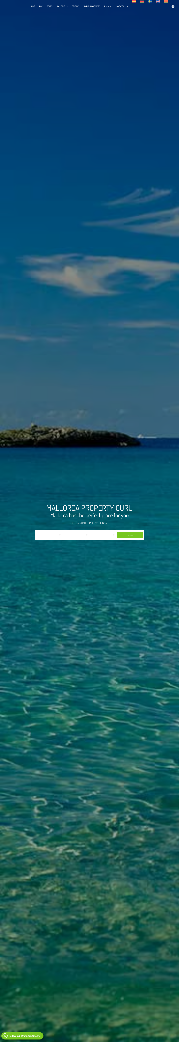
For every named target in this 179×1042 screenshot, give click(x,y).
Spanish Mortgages (91, 6)
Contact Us (120, 6)
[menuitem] (173, 6)
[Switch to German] (142, 1)
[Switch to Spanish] (134, 1)
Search (50, 6)
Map (41, 6)
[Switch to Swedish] (150, 1)
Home (33, 6)
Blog (106, 6)
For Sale (61, 6)
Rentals (75, 6)
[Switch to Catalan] (166, 1)
